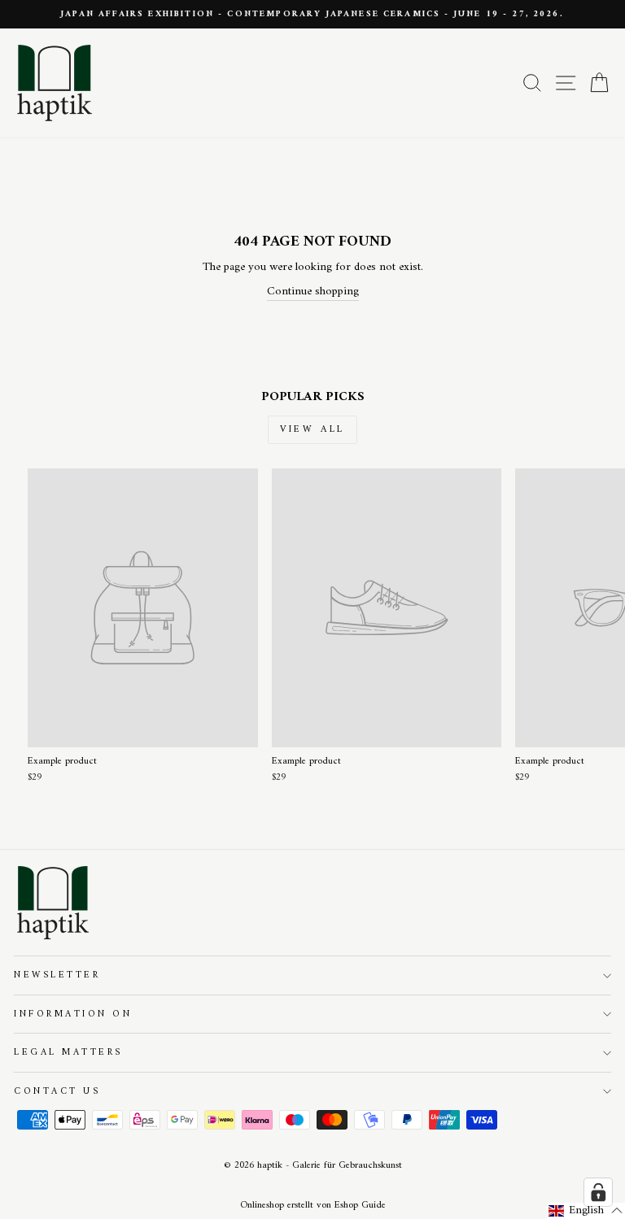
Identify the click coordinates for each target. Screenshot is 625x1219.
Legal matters (68, 1052)
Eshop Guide (360, 1205)
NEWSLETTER (57, 975)
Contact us (57, 1091)
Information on (73, 1014)
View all (312, 429)
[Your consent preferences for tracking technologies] (598, 1192)
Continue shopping (313, 292)
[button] (586, 1211)
